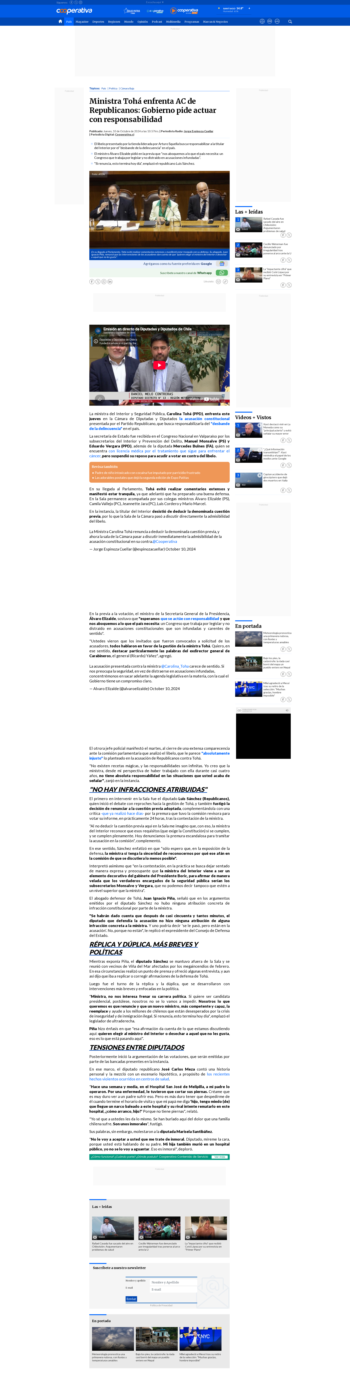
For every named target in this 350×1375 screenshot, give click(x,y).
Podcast (157, 21)
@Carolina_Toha (175, 666)
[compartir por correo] (218, 281)
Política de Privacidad (161, 1305)
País (69, 21)
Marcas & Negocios (215, 21)
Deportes (98, 21)
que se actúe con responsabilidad (190, 618)
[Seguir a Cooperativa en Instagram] (80, 2)
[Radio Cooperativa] (184, 11)
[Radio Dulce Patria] (131, 11)
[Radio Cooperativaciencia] (155, 11)
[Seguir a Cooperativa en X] (76, 2)
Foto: (95, 174)
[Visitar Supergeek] (277, 24)
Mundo (128, 21)
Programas (191, 21)
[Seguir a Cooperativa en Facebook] (71, 2)
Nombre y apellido (136, 1280)
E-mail (129, 1287)
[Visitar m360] (269, 24)
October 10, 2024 (181, 549)
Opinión (142, 21)
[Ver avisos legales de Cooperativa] (262, 24)
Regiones (114, 21)
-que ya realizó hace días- (122, 813)
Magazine (82, 21)
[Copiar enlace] (225, 281)
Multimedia (173, 21)
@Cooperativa (165, 541)
